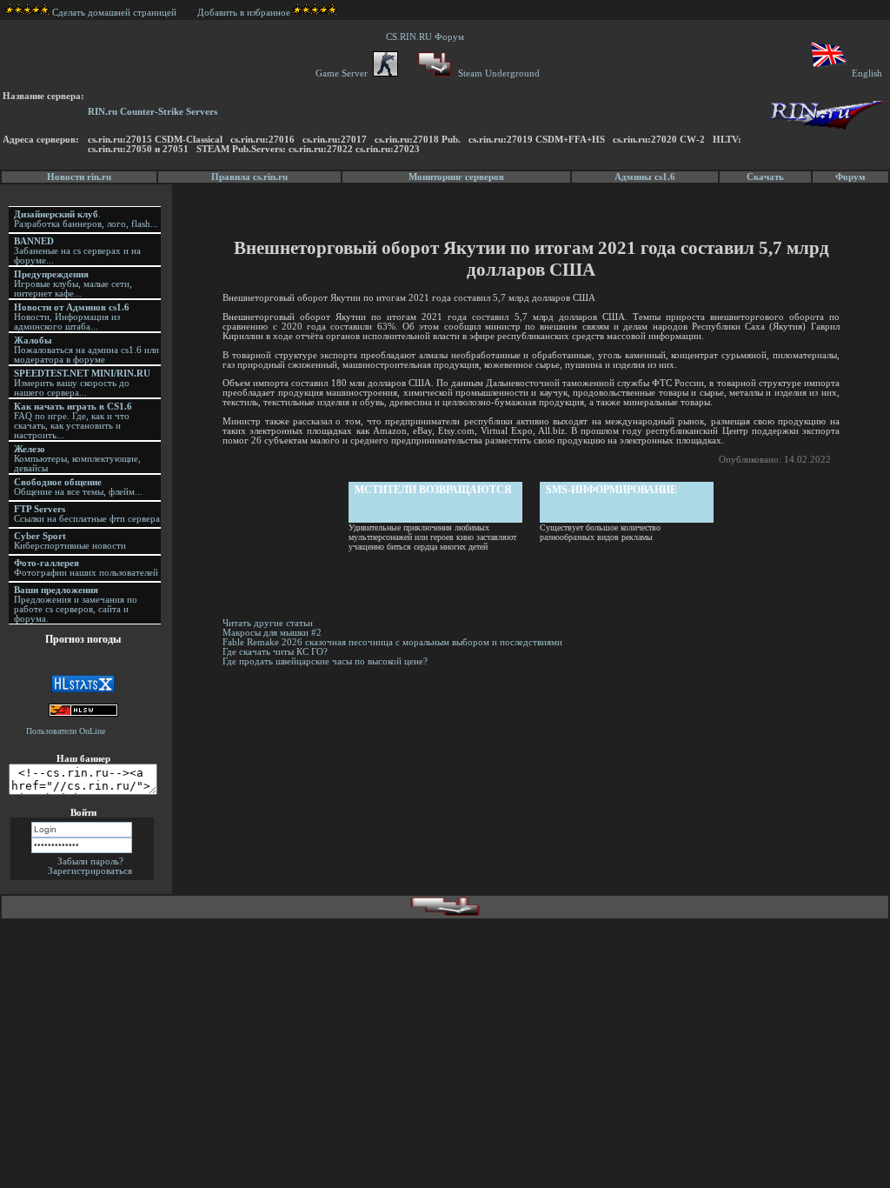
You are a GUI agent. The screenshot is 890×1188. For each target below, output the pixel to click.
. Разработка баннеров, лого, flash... (86, 219)
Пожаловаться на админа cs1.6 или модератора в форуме (86, 350)
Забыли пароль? (90, 861)
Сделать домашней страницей (115, 12)
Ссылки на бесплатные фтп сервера (87, 514)
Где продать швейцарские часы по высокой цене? (325, 661)
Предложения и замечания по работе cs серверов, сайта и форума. (75, 604)
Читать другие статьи (267, 623)
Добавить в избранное (243, 12)
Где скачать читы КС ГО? (275, 652)
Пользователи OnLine (65, 731)
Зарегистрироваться (90, 871)
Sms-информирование (611, 490)
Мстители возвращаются (433, 490)
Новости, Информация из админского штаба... (72, 317)
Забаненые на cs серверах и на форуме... (77, 251)
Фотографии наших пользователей (86, 567)
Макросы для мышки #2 (272, 632)
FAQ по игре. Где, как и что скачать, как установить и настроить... (73, 421)
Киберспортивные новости (70, 541)
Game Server (344, 73)
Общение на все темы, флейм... (78, 487)
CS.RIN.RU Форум (427, 37)
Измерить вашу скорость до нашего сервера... (82, 383)
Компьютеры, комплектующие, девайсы (77, 458)
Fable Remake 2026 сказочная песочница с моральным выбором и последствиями (392, 642)
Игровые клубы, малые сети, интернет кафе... (73, 284)
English (867, 73)
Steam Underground (497, 73)
